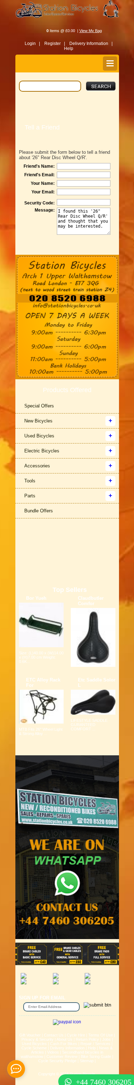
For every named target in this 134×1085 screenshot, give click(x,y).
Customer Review (62, 1056)
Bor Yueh (36, 598)
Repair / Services (95, 1043)
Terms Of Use (100, 1035)
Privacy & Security (37, 1039)
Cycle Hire (76, 1035)
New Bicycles (38, 421)
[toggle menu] (110, 63)
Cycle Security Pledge (57, 1061)
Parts (29, 495)
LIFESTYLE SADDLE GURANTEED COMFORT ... (89, 724)
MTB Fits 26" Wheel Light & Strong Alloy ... (41, 731)
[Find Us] (67, 274)
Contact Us (54, 1035)
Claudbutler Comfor (91, 600)
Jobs (106, 1039)
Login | (32, 43)
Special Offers (39, 406)
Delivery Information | (91, 43)
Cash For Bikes (63, 1043)
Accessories (37, 465)
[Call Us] (67, 298)
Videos (53, 1052)
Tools (29, 480)
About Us (64, 1039)
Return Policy (87, 1039)
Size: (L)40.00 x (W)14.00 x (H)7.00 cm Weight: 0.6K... (41, 657)
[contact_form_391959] (16, 1069)
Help (68, 48)
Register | (54, 43)
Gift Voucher (30, 1035)
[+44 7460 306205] (67, 1069)
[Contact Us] (67, 306)
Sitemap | (88, 1061)
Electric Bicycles (41, 450)
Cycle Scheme (34, 1048)
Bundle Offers (38, 510)
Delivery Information (67, 1048)
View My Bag (90, 31)
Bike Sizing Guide (96, 1056)
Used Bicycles (39, 435)
